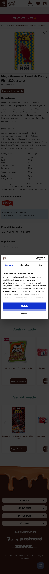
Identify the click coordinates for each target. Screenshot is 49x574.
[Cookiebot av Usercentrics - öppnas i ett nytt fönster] (35, 258)
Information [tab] (24, 265)
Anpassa (23, 314)
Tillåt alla (24, 306)
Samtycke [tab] (9, 265)
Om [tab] (40, 265)
